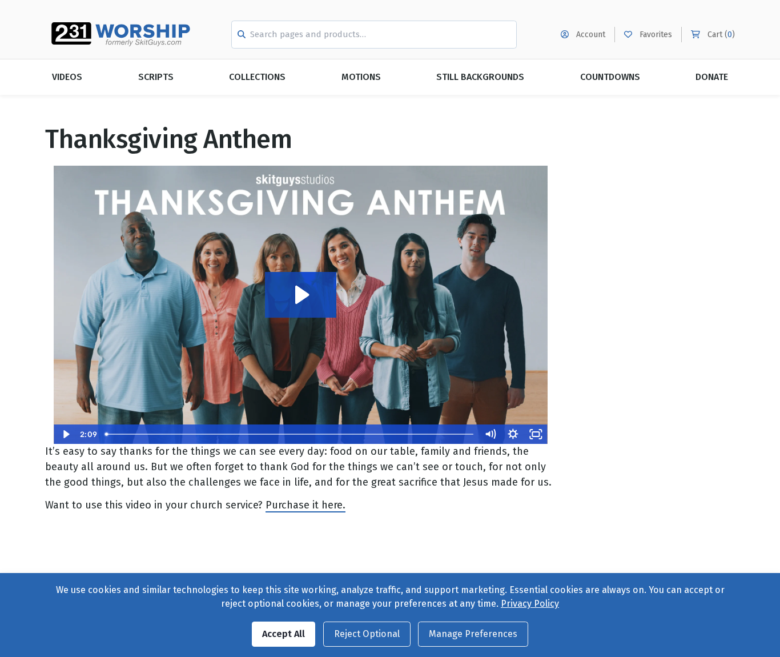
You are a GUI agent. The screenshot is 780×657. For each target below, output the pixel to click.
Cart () (720, 34)
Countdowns (610, 76)
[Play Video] (65, 434)
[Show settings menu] (513, 434)
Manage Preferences (473, 633)
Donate (711, 76)
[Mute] (490, 434)
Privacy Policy (530, 603)
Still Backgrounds (480, 76)
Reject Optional (367, 633)
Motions (361, 76)
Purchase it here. (305, 505)
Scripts (156, 76)
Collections (257, 76)
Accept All (283, 633)
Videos (67, 76)
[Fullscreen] (536, 434)
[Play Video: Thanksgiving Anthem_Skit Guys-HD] (300, 295)
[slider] (289, 434)
